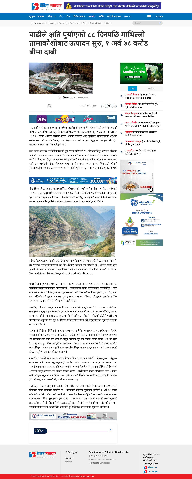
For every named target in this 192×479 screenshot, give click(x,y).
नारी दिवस (68, 462)
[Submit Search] (160, 23)
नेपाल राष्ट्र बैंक (74, 23)
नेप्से (84, 23)
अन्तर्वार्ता (91, 16)
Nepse (52, 23)
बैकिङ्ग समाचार (67, 97)
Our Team (152, 471)
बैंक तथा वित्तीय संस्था (95, 23)
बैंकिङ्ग (108, 23)
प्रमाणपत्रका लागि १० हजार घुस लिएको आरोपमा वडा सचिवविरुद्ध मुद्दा (142, 124)
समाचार (41, 16)
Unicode (159, 16)
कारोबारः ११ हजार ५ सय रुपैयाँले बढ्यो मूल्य (140, 152)
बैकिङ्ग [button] (50, 16)
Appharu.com (88, 476)
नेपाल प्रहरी (62, 23)
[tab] (132, 89)
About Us (152, 467)
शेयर (68, 16)
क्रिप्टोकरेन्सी (69, 458)
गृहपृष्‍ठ (32, 16)
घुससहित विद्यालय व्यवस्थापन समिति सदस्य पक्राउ (141, 133)
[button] (149, 16)
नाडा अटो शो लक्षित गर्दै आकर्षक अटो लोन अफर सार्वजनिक (141, 115)
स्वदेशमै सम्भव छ (114, 16)
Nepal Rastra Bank (38, 23)
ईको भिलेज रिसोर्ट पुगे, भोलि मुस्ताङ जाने (142, 143)
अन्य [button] (126, 16)
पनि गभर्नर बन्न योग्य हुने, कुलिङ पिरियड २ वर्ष (141, 105)
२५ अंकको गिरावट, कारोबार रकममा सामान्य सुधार (140, 96)
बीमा (61, 16)
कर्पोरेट (101, 16)
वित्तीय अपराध (79, 16)
